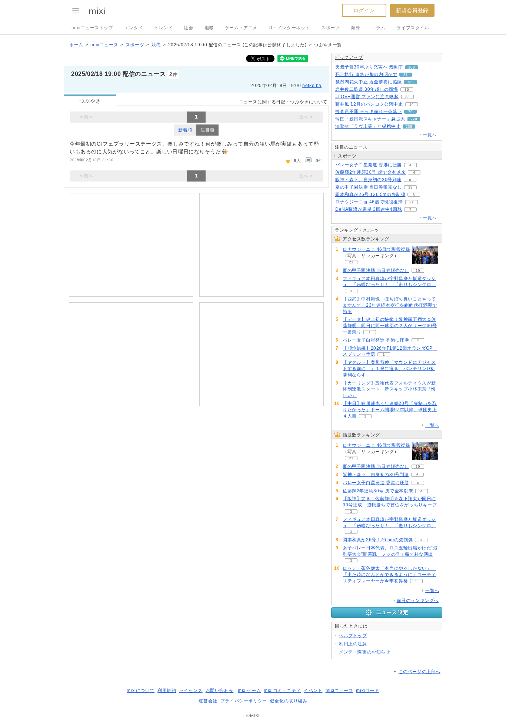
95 (410, 82)
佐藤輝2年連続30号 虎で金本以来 (370, 172)
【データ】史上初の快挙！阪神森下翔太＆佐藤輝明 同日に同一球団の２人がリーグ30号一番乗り (390, 326)
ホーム (76, 44)
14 (411, 104)
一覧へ (430, 134)
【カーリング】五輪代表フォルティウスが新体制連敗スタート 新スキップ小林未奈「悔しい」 (389, 389)
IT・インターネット (289, 27)
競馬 (156, 44)
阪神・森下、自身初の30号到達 (368, 179)
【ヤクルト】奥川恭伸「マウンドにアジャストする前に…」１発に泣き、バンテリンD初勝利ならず (389, 369)
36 (407, 89)
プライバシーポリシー (243, 701)
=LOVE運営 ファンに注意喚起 (367, 96)
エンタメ (133, 27)
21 (411, 202)
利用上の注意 (353, 643)
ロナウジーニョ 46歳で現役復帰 (369, 201)
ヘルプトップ (353, 635)
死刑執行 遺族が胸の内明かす (366, 74)
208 (409, 126)
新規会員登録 (412, 10)
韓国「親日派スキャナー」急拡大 (370, 119)
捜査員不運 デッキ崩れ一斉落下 (368, 111)
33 (407, 97)
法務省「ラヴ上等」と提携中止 (367, 126)
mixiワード (367, 690)
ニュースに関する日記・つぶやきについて (283, 101)
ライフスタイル (412, 27)
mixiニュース (104, 44)
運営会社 (208, 701)
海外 (355, 27)
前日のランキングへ (418, 600)
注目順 (207, 130)
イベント (313, 690)
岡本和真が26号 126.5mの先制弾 (370, 194)
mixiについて (140, 690)
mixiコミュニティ (282, 690)
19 (410, 187)
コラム (379, 27)
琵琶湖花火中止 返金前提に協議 (368, 81)
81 (405, 75)
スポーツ (330, 27)
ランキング (346, 230)
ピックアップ (349, 57)
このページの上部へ (419, 671)
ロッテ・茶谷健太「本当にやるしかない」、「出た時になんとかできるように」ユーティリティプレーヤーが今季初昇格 (389, 574)
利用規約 (166, 690)
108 (411, 67)
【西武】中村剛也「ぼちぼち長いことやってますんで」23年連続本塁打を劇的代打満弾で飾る (390, 305)
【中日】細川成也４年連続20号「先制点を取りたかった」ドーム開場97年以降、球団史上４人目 (390, 410)
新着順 (185, 130)
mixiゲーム (249, 690)
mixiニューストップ (92, 27)
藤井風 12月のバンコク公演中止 (369, 104)
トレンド (163, 27)
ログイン (364, 10)
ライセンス (191, 690)
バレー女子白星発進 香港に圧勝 (368, 164)
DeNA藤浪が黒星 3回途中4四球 (368, 209)
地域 (209, 27)
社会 (188, 27)
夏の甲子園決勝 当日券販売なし (368, 187)
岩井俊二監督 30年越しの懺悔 (366, 89)
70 (410, 112)
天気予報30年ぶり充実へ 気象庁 (369, 67)
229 (413, 119)
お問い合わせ (220, 690)
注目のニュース (351, 147)
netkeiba (312, 85)
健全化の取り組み (288, 701)
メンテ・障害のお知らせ (364, 652)
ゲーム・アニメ (241, 27)
